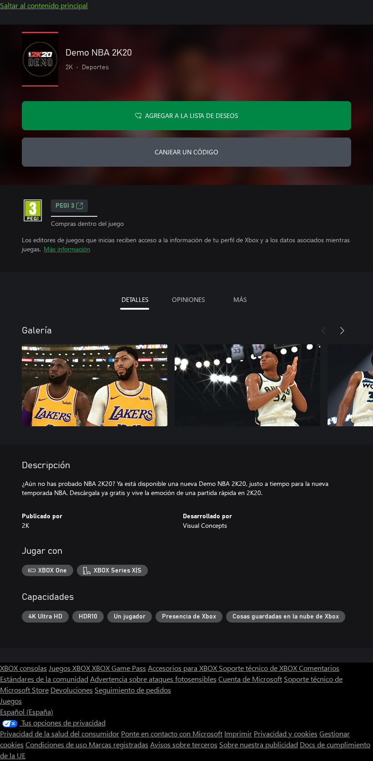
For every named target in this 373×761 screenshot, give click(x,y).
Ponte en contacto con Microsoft (171, 733)
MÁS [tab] (240, 299)
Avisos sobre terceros (183, 744)
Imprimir (238, 733)
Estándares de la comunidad (44, 679)
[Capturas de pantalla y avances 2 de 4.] (247, 385)
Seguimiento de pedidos (133, 690)
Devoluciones (71, 690)
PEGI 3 (64, 206)
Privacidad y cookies (286, 733)
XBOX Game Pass (119, 668)
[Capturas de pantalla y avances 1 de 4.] (94, 385)
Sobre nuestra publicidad (258, 744)
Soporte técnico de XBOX (259, 668)
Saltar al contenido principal (44, 5)
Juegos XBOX (70, 668)
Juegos (11, 700)
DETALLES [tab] (134, 299)
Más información (67, 249)
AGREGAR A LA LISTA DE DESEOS (191, 115)
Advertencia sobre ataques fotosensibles (153, 679)
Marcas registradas (118, 744)
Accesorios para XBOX (183, 668)
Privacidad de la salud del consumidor (59, 733)
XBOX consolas (23, 668)
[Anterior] (324, 330)
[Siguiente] (342, 330)
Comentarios (319, 668)
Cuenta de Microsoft (250, 679)
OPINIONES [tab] (188, 299)
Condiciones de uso (57, 744)
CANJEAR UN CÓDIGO (186, 152)
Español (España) (26, 711)
